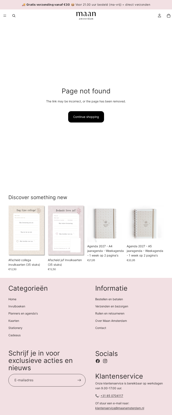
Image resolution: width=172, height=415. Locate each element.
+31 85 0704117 (111, 395)
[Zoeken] (13, 15)
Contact (100, 328)
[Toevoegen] (39, 249)
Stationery (15, 328)
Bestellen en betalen (109, 299)
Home (12, 299)
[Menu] (5, 16)
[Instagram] (105, 360)
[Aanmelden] (79, 380)
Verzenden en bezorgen (111, 306)
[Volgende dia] (40, 230)
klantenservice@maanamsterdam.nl (119, 408)
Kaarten (13, 320)
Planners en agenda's (23, 313)
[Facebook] (97, 360)
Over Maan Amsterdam (111, 320)
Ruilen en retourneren (109, 313)
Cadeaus (14, 335)
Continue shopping (86, 117)
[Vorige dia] (13, 230)
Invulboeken (16, 306)
